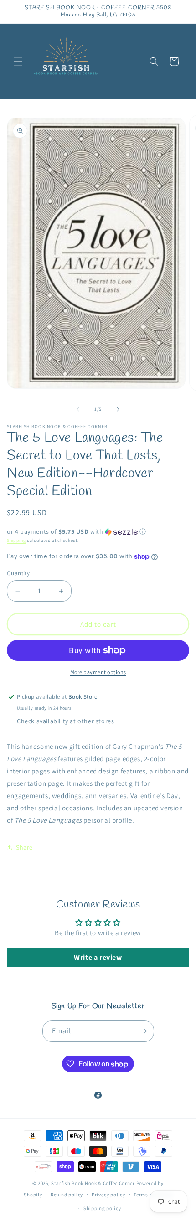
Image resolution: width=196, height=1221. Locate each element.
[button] (18, 62)
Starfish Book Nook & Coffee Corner (93, 1183)
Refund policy (67, 1194)
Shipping (16, 540)
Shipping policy (102, 1208)
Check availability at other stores (65, 721)
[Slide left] (78, 409)
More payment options (98, 672)
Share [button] (24, 847)
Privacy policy (108, 1194)
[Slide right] (118, 409)
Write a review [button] (98, 957)
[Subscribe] (144, 1031)
